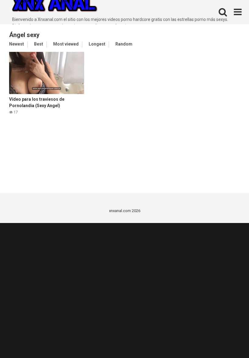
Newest (16, 44)
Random (123, 44)
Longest (97, 44)
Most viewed (66, 44)
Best (38, 44)
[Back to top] (228, 339)
